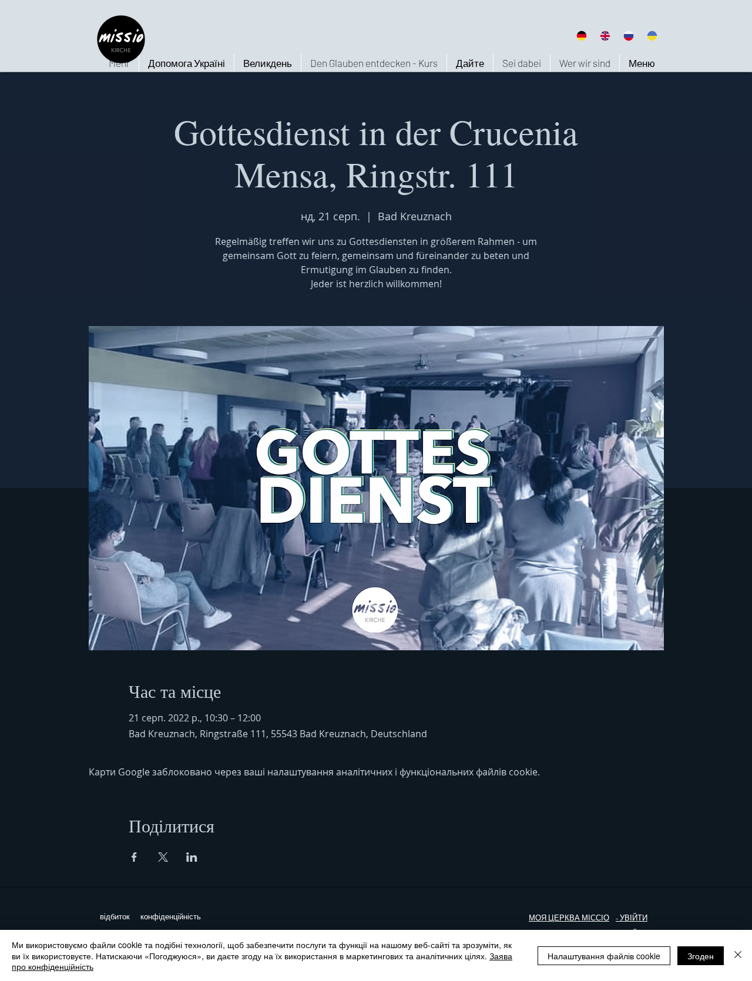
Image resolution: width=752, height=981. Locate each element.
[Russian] (628, 35)
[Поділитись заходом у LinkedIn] (191, 857)
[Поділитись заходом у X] (163, 857)
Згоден (700, 956)
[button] (584, 63)
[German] (581, 35)
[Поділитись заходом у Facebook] (134, 857)
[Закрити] (738, 955)
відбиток (115, 916)
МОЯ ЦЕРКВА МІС (562, 917)
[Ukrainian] (652, 35)
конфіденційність (170, 916)
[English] (604, 35)
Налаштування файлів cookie (604, 956)
